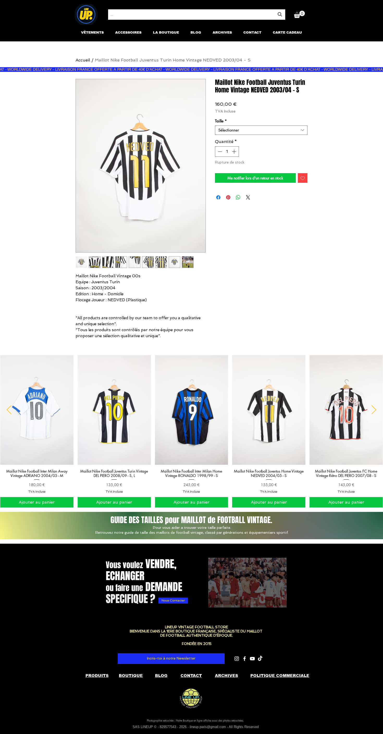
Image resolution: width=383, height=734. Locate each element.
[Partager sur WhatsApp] (238, 197)
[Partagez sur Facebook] (218, 197)
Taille (221, 121)
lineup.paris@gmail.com (208, 727)
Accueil (83, 60)
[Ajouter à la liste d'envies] (302, 178)
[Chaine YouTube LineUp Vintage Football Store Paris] (252, 659)
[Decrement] (219, 151)
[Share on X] (248, 197)
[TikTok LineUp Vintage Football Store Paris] (260, 659)
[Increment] (234, 151)
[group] (191, 431)
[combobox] (196, 14)
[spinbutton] (227, 151)
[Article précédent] (9, 409)
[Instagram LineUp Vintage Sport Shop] (237, 659)
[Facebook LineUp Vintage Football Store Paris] (245, 659)
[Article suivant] (374, 409)
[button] (299, 14)
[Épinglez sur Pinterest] (228, 197)
